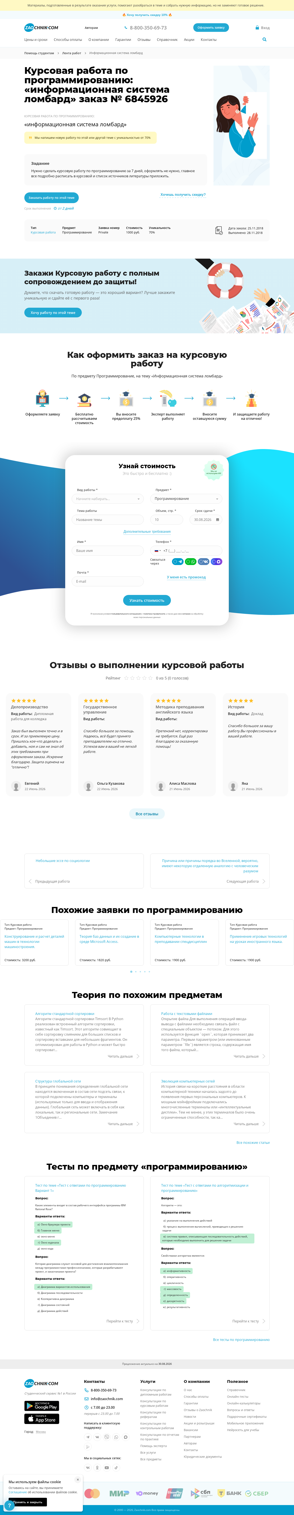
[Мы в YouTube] (107, 1468)
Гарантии (123, 39)
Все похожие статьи (253, 1142)
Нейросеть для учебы (243, 1430)
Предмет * (164, 490)
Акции (189, 39)
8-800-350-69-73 (103, 1390)
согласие (186, 613)
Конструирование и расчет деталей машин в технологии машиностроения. (34, 941)
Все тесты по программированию (241, 1339)
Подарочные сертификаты (247, 1417)
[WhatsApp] (191, 561)
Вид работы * (87, 490)
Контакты (209, 39)
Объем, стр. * (166, 511)
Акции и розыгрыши (199, 1423)
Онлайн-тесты (237, 1397)
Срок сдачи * (205, 511)
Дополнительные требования (147, 531)
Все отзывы (147, 813)
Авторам (91, 28)
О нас (188, 1390)
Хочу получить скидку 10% (147, 15)
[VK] (203, 561)
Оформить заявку (211, 27)
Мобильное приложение (245, 1423)
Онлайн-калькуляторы (243, 1403)
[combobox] (108, 499)
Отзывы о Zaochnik (198, 1410)
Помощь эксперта (153, 1446)
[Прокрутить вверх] (284, 1497)
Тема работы (87, 511)
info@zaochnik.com (107, 1398)
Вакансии (191, 1430)
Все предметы (150, 1459)
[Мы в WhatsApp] (116, 1437)
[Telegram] (178, 561)
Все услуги (148, 1452)
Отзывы (144, 39)
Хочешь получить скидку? (183, 194)
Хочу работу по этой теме (53, 312)
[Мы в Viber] (107, 1437)
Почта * (83, 572)
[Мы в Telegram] (88, 1437)
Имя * (81, 542)
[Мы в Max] (126, 1437)
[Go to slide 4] (144, 971)
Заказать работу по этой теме (51, 198)
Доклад (257, 713)
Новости (190, 1417)
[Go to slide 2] (135, 971)
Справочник (167, 39)
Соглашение (18, 1492)
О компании (98, 39)
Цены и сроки (35, 39)
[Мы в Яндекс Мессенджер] (88, 1446)
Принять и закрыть (27, 1502)
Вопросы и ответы (240, 1410)
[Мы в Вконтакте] (97, 1437)
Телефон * (164, 542)
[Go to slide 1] (131, 972)
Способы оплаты (68, 39)
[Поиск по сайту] (264, 39)
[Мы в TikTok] (116, 1468)
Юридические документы (203, 1457)
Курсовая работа (43, 232)
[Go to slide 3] (140, 971)
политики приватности (154, 613)
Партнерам (192, 1437)
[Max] (216, 561)
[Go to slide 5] (149, 971)
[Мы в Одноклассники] (97, 1468)
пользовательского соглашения (126, 613)
